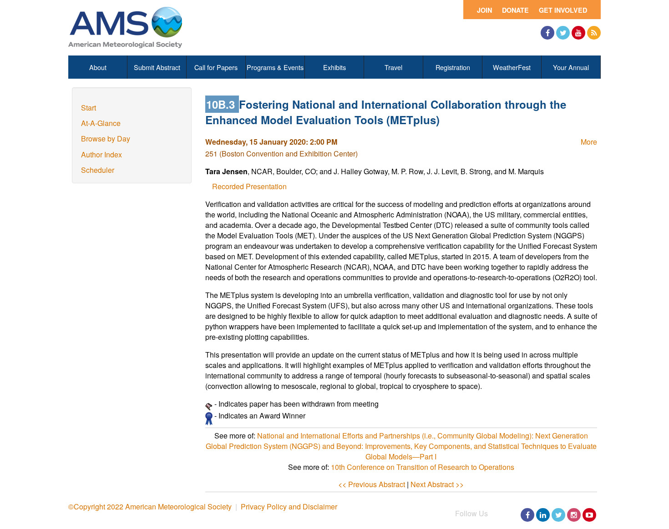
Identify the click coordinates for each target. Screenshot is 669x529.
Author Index (101, 154)
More (589, 141)
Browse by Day (105, 138)
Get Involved (563, 10)
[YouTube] (578, 33)
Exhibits (334, 67)
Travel (393, 67)
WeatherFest (512, 67)
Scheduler (97, 170)
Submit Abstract (157, 67)
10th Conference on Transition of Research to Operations (422, 467)
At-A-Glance (101, 123)
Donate (515, 10)
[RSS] (594, 33)
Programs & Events (275, 67)
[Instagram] (574, 515)
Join (484, 10)
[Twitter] (563, 33)
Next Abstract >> (437, 484)
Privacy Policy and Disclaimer (289, 506)
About (97, 67)
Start (88, 107)
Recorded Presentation (249, 186)
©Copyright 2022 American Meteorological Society (150, 506)
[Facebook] (547, 33)
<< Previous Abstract (371, 484)
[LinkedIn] (543, 515)
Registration (453, 67)
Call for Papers (216, 67)
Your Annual (571, 67)
